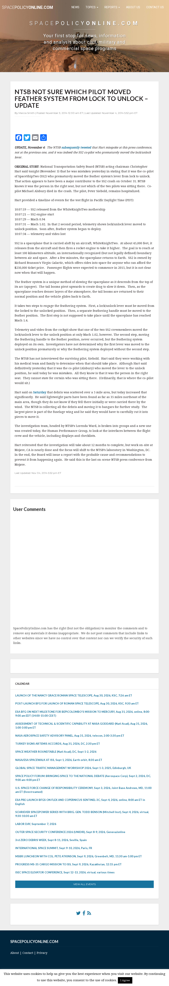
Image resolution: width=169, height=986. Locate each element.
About (14, 952)
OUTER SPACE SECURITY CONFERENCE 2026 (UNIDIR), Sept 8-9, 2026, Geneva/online (70, 832)
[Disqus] (84, 569)
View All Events (84, 884)
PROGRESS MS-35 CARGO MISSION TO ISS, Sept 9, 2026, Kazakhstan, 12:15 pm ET (68, 864)
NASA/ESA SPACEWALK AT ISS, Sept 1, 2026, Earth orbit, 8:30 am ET (58, 760)
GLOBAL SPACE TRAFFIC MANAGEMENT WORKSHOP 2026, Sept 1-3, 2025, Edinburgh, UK (73, 768)
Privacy (42, 952)
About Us (133, 7)
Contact (27, 952)
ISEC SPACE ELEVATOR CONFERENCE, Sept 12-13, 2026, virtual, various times (65, 872)
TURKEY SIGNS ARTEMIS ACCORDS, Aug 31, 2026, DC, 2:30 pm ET (57, 743)
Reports (111, 7)
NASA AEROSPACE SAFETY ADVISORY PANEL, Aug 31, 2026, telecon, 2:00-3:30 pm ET (69, 735)
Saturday (40, 392)
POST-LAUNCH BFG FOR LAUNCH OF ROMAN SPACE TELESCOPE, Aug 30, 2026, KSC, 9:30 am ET (77, 703)
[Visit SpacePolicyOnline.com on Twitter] (78, 914)
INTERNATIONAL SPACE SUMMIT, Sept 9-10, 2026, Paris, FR (53, 848)
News (75, 7)
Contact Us (155, 7)
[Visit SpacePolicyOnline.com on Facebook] (83, 914)
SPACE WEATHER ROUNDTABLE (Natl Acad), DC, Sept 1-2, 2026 (55, 751)
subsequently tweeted (76, 147)
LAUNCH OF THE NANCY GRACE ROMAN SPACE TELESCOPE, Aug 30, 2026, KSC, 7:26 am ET (73, 695)
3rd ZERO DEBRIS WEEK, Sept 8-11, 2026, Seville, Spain (51, 840)
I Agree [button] (125, 980)
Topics (91, 7)
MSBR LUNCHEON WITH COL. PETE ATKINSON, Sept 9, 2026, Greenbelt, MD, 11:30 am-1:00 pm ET (78, 856)
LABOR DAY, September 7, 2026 (35, 824)
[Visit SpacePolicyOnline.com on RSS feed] (89, 914)
